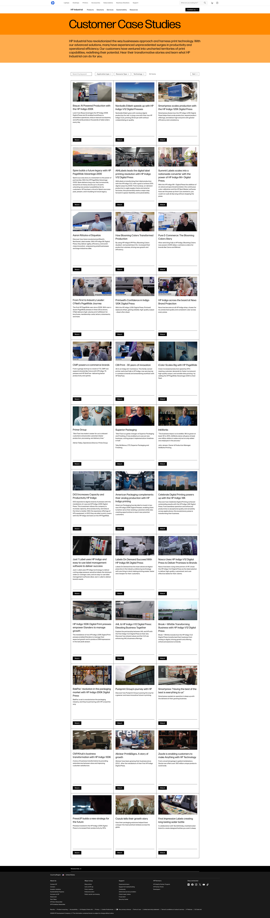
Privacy (97, 909)
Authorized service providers (127, 891)
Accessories (95, 3)
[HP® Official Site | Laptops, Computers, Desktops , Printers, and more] (52, 2)
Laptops (66, 3)
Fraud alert (122, 897)
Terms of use (137, 909)
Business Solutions (122, 3)
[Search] (205, 3)
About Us (53, 881)
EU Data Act (198, 909)
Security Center (123, 899)
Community (122, 889)
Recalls (52, 909)
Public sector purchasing (92, 894)
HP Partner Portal (158, 887)
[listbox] (104, 74)
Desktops (76, 3)
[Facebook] (192, 885)
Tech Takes (53, 899)
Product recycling (62, 909)
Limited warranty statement (151, 909)
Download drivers (124, 884)
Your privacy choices (125, 909)
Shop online (88, 884)
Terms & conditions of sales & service (172, 909)
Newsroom (53, 897)
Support (135, 3)
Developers (156, 889)
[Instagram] (196, 885)
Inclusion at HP (54, 894)
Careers (52, 887)
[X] (200, 885)
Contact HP (53, 884)
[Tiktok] (208, 885)
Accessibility (74, 909)
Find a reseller (89, 889)
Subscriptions (108, 3)
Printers (85, 3)
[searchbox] (192, 3)
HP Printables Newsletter (57, 904)
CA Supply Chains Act (86, 909)
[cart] (212, 2)
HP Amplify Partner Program (161, 884)
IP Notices (189, 909)
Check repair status (125, 894)
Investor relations (55, 889)
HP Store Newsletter (56, 902)
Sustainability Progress (57, 891)
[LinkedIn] (189, 885)
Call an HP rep (89, 887)
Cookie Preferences (107, 909)
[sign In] (217, 2)
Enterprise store (89, 891)
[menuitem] (67, 2)
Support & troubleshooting (127, 887)
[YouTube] (204, 885)
